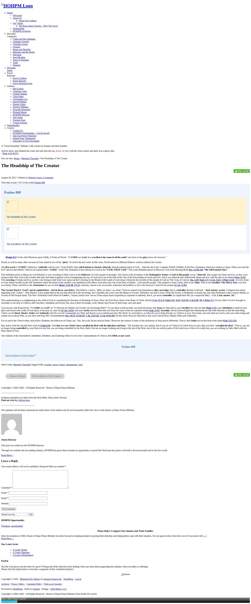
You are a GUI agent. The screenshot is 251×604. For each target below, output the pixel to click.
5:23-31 (185, 300)
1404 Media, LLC (58, 589)
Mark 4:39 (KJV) (10, 153)
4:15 (178, 300)
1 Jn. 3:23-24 (92, 315)
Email (4, 498)
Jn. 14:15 (70, 315)
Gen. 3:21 (240, 277)
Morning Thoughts (22, 364)
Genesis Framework (52, 579)
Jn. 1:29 (194, 280)
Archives (5, 584)
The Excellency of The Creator (22, 244)
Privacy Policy (18, 584)
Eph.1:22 (169, 300)
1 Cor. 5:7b (180, 285)
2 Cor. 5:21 (214, 280)
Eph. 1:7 (204, 280)
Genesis (36, 589)
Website (4, 503)
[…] (205, 536)
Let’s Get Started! (9, 601)
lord (80, 364)
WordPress (68, 579)
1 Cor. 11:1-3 (158, 300)
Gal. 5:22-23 (230, 320)
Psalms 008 (39, 182)
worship (48, 364)
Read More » (7, 455)
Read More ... (7, 538)
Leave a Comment (44, 177)
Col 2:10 (194, 300)
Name (4, 493)
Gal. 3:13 (154, 310)
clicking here (24, 400)
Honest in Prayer (16, 376)
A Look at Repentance (23, 555)
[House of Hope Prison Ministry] (17, 5)
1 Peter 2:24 (227, 280)
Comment (6, 487)
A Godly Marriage (21, 552)
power (55, 364)
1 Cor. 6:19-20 (107, 315)
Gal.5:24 (45, 325)
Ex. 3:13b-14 (196, 270)
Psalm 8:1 (11, 257)
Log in (78, 579)
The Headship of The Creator (21, 216)
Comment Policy (34, 584)
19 (200, 300)
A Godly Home (20, 550)
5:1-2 (76, 285)
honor (62, 364)
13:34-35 (80, 315)
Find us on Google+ (53, 584)
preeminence (72, 364)
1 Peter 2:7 (208, 300)
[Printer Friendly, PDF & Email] (242, 172)
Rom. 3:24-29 (66, 285)
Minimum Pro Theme (30, 579)
